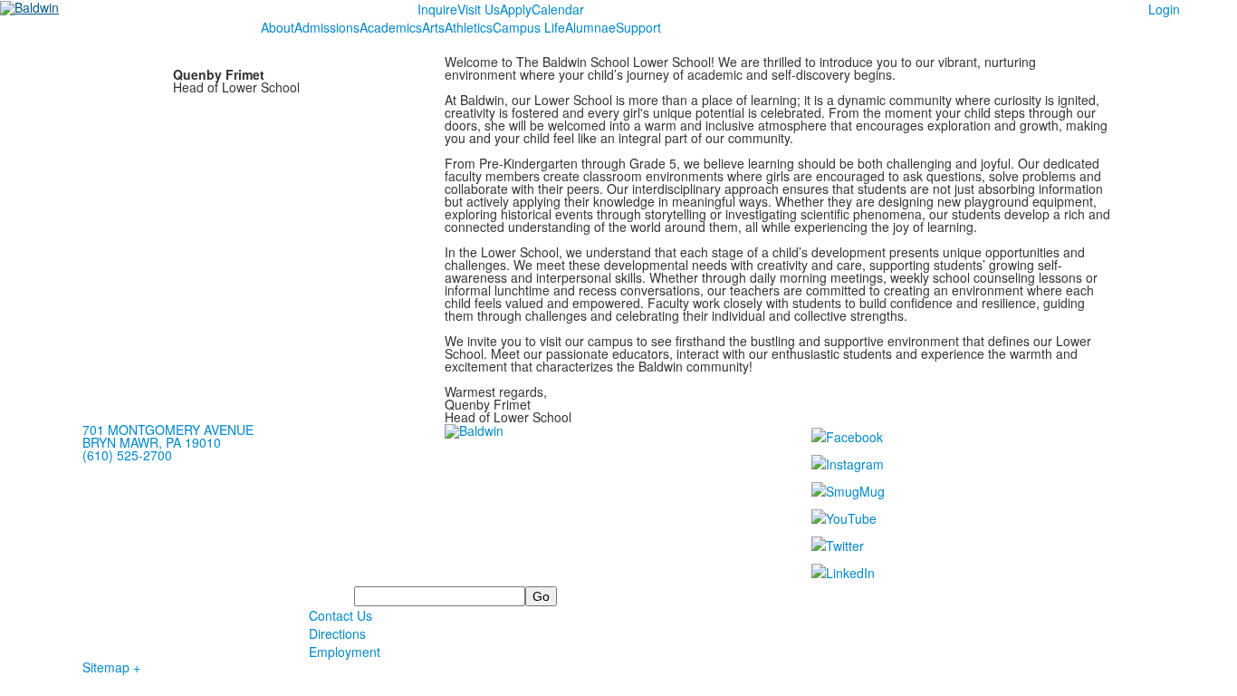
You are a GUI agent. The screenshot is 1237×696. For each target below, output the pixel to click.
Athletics (469, 27)
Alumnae (590, 27)
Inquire (437, 9)
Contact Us (340, 615)
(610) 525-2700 (127, 455)
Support (638, 27)
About (277, 27)
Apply (516, 9)
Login (1164, 9)
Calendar (558, 9)
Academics (391, 27)
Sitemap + (111, 667)
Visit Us (478, 9)
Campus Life (529, 27)
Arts (433, 27)
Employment (344, 652)
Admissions (327, 27)
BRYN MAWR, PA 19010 (151, 442)
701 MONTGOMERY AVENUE (168, 429)
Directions (337, 633)
